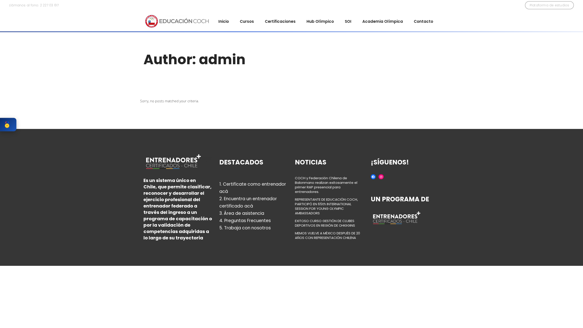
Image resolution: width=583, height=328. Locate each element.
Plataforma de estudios (549, 5)
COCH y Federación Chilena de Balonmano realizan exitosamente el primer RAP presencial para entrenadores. (326, 185)
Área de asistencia (244, 213)
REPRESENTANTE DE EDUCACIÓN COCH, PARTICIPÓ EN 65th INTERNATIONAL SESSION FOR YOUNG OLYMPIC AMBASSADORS (326, 206)
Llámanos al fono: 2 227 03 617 (34, 5)
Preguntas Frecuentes (247, 221)
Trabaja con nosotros (247, 228)
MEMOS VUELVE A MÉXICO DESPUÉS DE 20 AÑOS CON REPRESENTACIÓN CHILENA (327, 235)
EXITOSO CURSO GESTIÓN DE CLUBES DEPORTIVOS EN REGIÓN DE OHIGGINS (325, 223)
